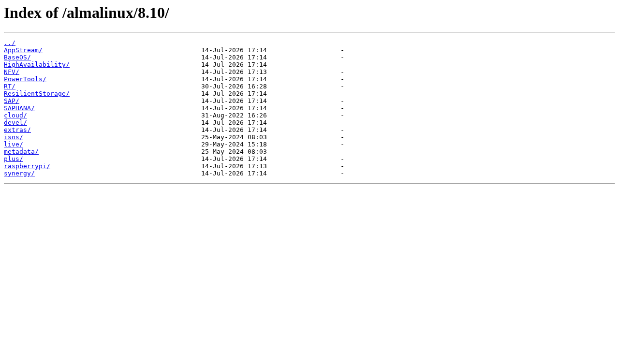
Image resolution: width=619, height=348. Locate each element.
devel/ (15, 122)
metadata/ (21, 151)
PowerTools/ (25, 79)
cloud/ (15, 115)
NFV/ (11, 71)
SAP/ (11, 100)
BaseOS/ (17, 57)
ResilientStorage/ (37, 93)
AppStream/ (23, 50)
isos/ (13, 137)
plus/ (13, 158)
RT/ (9, 86)
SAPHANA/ (19, 108)
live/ (13, 144)
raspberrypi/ (27, 166)
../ (9, 42)
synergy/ (19, 173)
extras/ (17, 129)
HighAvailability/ (37, 64)
